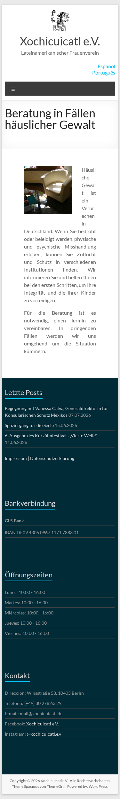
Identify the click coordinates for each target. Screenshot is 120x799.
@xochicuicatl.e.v (44, 734)
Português (103, 72)
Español (106, 66)
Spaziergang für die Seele (29, 425)
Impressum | (17, 458)
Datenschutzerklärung (52, 458)
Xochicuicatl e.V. (60, 41)
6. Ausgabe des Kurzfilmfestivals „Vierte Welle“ (51, 435)
